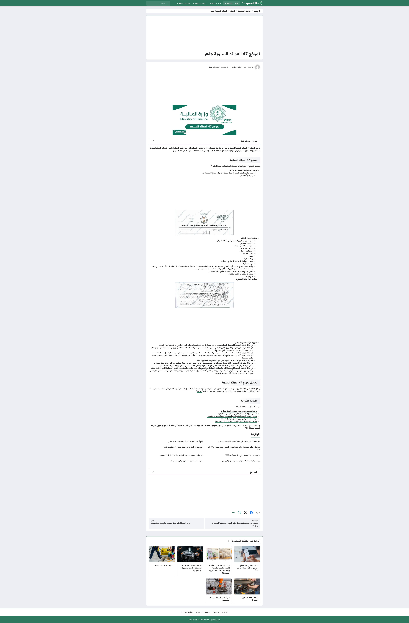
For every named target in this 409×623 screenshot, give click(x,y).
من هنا (185, 389)
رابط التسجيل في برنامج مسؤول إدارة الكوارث (239, 411)
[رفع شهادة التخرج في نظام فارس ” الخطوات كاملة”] (176, 448)
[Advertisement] (204, 33)
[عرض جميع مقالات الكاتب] (257, 67)
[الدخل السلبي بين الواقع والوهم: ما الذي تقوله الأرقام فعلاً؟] (247, 561)
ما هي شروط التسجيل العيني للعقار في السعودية (237, 413)
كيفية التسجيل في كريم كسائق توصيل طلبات (239, 419)
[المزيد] (233, 512)
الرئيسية (257, 11)
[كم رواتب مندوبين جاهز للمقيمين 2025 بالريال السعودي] (176, 455)
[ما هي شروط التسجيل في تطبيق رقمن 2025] (233, 455)
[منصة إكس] (245, 512)
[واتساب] (239, 512)
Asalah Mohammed (239, 67)
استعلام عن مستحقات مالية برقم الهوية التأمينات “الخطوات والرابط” (235, 524)
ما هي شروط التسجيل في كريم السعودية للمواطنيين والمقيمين (232, 416)
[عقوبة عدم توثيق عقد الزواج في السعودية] (176, 460)
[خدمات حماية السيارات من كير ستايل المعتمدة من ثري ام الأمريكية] (190, 561)
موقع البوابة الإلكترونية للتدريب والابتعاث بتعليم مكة (171, 523)
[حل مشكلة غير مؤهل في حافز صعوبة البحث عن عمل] (233, 441)
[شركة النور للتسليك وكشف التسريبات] (219, 591)
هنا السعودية (225, 150)
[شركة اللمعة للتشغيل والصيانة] (247, 591)
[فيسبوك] (251, 512)
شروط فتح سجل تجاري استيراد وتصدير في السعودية (236, 421)
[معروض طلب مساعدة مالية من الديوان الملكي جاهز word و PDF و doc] (233, 448)
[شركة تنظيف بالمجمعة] (162, 561)
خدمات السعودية (244, 11)
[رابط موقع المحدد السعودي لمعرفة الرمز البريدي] (233, 460)
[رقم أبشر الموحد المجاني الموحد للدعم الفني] (176, 441)
